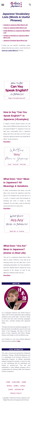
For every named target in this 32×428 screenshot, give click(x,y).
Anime (24, 382)
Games (16, 386)
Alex (18, 341)
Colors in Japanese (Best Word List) (15, 28)
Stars (10, 389)
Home (8, 382)
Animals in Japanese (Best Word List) (15, 25)
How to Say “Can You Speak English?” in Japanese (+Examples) (16, 116)
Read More (6, 141)
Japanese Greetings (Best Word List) (15, 40)
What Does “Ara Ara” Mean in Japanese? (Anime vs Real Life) (15, 249)
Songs (22, 386)
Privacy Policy (16, 393)
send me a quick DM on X (10, 50)
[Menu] (2, 5)
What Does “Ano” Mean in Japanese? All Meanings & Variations (16, 182)
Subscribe (16, 382)
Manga (9, 386)
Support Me (19, 389)
